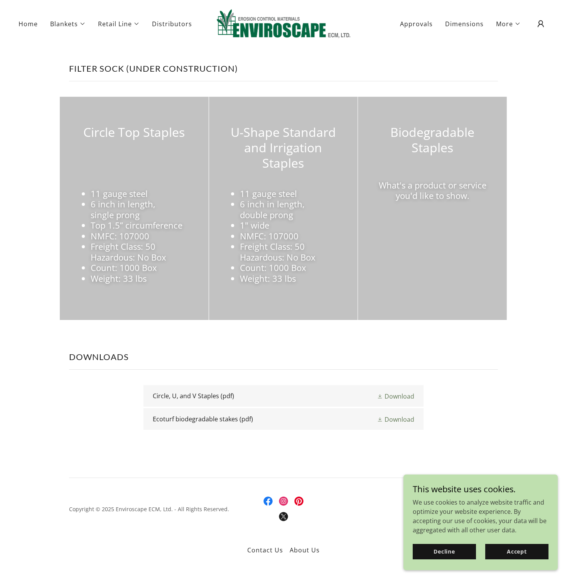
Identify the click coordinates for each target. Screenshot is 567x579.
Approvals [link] (416, 24)
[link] (284, 23)
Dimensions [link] (464, 24)
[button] (68, 24)
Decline (444, 551)
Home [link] (28, 24)
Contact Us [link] (265, 550)
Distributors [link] (172, 24)
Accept (517, 551)
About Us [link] (305, 550)
